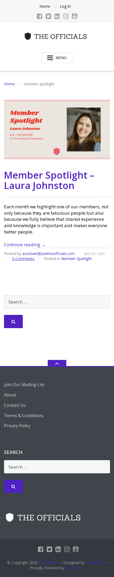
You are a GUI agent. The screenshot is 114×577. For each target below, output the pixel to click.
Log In (65, 6)
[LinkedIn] (57, 16)
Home (45, 6)
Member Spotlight (76, 258)
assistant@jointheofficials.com (48, 253)
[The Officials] (57, 36)
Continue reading (25, 244)
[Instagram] (66, 16)
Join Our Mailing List (24, 384)
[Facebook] (39, 16)
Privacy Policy (17, 426)
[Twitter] (48, 16)
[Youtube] (74, 16)
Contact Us (15, 405)
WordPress (74, 567)
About (10, 395)
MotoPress (95, 562)
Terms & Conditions (23, 416)
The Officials (49, 562)
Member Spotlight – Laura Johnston (49, 180)
